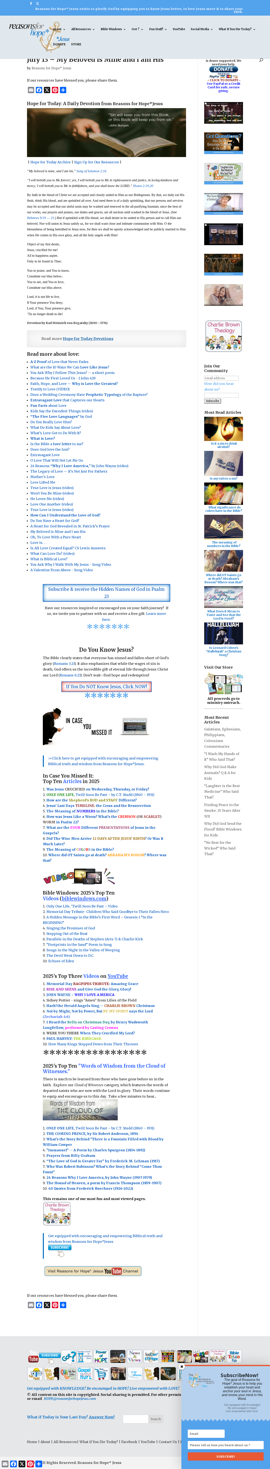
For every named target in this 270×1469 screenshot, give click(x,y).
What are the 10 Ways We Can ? (69, 367)
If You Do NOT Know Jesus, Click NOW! (106, 686)
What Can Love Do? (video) (53, 553)
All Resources (81, 29)
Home (32, 1442)
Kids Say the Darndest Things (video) (61, 411)
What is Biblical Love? (49, 559)
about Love (48, 405)
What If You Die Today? (235, 29)
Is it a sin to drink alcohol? (224, 445)
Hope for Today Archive (50, 162)
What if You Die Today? (99, 1442)
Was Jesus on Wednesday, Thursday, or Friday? (97, 789)
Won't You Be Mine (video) (52, 493)
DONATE (59, 44)
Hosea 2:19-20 (143, 186)
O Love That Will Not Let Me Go (56, 460)
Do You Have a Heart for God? (54, 521)
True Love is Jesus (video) (52, 488)
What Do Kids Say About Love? (55, 427)
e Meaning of (63, 811)
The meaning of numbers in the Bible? (223, 544)
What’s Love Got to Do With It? (55, 433)
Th (48, 811)
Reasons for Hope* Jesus (51, 68)
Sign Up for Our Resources (96, 162)
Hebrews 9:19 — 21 (40, 218)
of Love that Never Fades (59, 362)
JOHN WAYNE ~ (80, 995)
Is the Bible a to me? (56, 444)
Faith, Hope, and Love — (74, 384)
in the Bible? (97, 811)
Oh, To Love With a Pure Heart (55, 537)
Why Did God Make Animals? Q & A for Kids (220, 772)
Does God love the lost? (50, 449)
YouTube (179, 29)
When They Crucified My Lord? (90, 1033)
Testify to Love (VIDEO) (50, 389)
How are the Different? (91, 800)
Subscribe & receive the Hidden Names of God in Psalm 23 (106, 593)
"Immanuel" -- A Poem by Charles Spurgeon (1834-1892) (95, 1150)
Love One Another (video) (51, 504)
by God (61, 416)
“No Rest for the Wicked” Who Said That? (219, 848)
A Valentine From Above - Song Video (61, 570)
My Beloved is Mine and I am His (58, 532)
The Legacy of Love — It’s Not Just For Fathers (68, 471)
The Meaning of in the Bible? (80, 849)
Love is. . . (38, 542)
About (57, 29)
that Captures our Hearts (67, 400)
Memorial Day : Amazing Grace (92, 984)
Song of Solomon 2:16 (91, 171)
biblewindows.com (84, 899)
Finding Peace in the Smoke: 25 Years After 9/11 (222, 810)
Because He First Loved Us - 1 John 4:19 (63, 378)
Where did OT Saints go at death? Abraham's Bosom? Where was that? (223, 578)
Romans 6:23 (70, 675)
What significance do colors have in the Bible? (223, 509)
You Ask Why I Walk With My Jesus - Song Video (70, 564)
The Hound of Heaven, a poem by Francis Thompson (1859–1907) (103, 1183)
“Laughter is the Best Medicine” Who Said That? (222, 791)
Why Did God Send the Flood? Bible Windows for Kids (223, 829)
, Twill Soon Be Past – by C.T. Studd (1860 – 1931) (100, 1128)
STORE (76, 44)
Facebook (129, 1442)
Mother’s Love (42, 477)
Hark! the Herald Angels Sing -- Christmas (100, 1006)
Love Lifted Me (42, 482)
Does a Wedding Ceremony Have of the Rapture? (89, 394)
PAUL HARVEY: (73, 1038)
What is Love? (43, 438)
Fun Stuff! (156, 29)
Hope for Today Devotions (88, 338)
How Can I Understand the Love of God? (66, 515)
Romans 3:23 (64, 663)
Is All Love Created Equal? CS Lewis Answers (68, 548)
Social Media (200, 29)
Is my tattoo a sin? (224, 478)
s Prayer (103, 526)
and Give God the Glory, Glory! (88, 989)
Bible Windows (111, 29)
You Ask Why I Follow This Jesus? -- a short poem (72, 373)
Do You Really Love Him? (51, 422)
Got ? (135, 29)
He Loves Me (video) (47, 499)
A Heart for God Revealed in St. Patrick (62, 526)
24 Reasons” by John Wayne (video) (79, 466)
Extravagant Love (45, 455)
